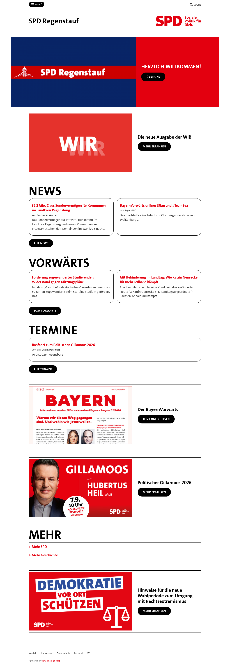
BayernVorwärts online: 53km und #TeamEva (154, 205)
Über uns (153, 77)
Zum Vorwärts (45, 310)
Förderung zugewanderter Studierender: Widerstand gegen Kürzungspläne (63, 279)
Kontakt (33, 653)
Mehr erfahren (154, 146)
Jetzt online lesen (156, 419)
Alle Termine (43, 369)
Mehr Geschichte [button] (45, 555)
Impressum (47, 653)
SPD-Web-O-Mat (51, 660)
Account (78, 653)
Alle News (41, 243)
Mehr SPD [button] (39, 546)
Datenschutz (63, 653)
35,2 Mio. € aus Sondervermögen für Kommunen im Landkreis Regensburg (69, 207)
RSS (88, 653)
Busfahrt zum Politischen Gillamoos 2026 (63, 344)
